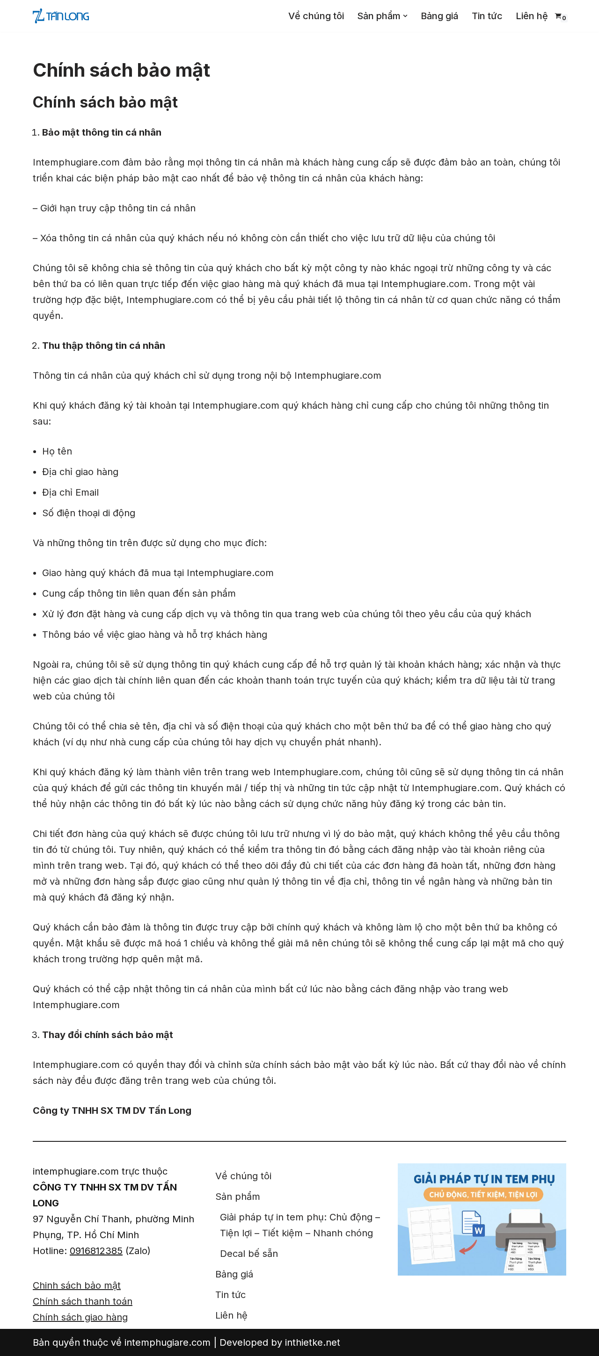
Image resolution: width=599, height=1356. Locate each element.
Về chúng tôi (316, 16)
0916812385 (96, 1250)
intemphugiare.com (167, 1342)
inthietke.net (312, 1342)
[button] (405, 16)
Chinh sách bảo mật (77, 1285)
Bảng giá (440, 16)
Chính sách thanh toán (82, 1301)
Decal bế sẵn (249, 1253)
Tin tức (487, 16)
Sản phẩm (237, 1196)
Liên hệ (532, 16)
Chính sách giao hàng (80, 1317)
